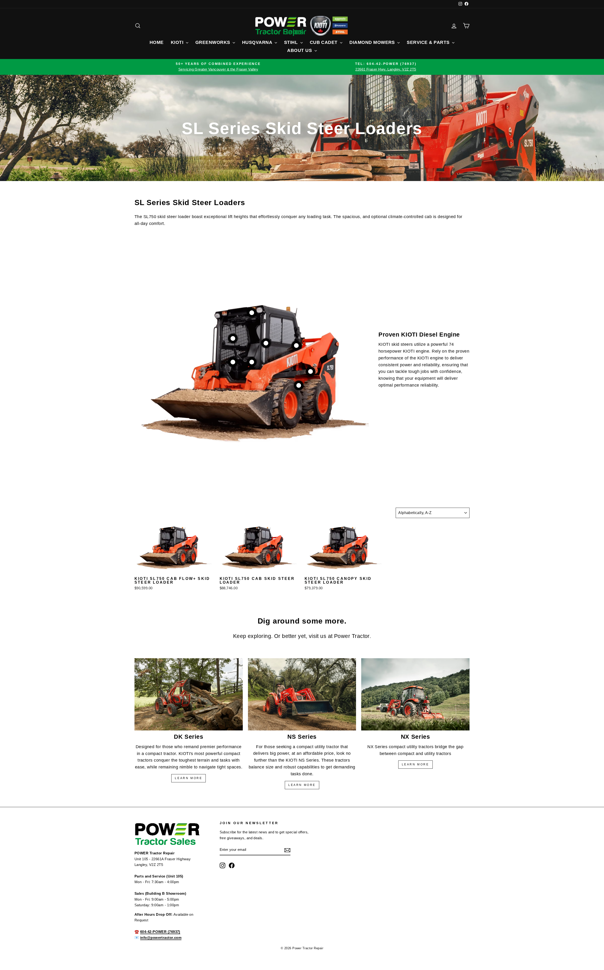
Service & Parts (429, 42)
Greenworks (213, 42)
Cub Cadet (324, 42)
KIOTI (178, 42)
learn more (188, 778)
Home (157, 42)
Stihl (291, 42)
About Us (300, 50)
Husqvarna (257, 42)
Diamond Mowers (372, 42)
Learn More (415, 764)
